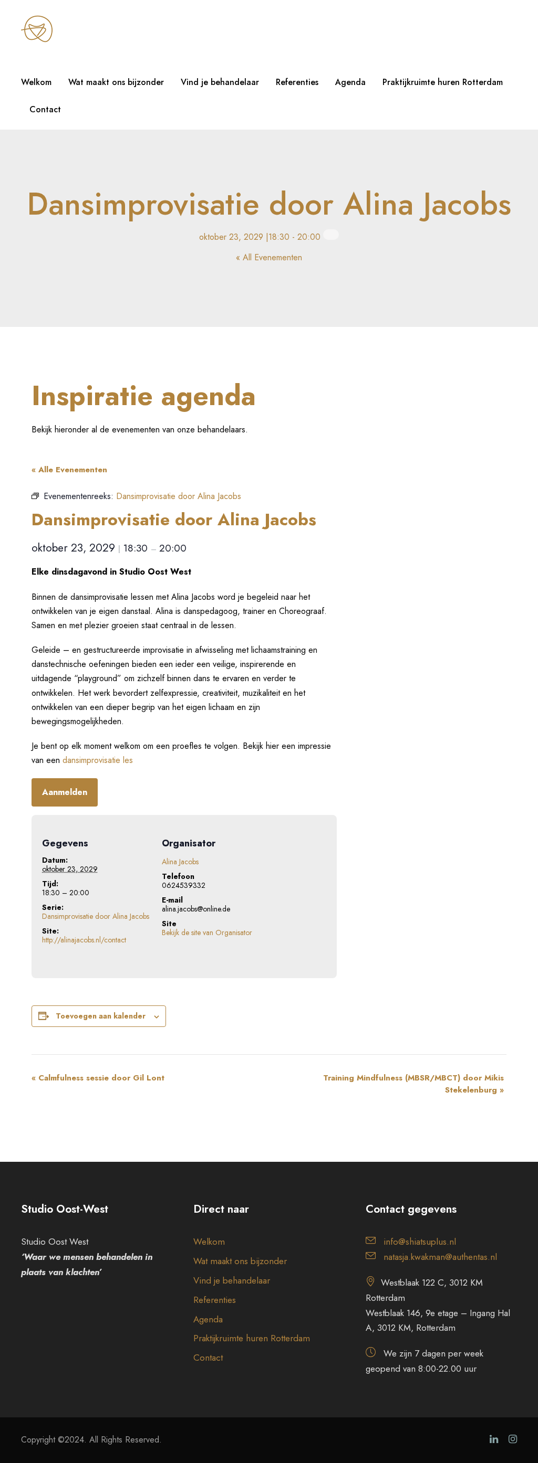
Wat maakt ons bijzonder (116, 82)
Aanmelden (64, 792)
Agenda (350, 82)
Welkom (36, 82)
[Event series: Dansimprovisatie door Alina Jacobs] (331, 234)
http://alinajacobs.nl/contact (84, 940)
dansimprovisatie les (98, 760)
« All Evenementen (269, 257)
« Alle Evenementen (69, 469)
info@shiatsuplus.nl (420, 1241)
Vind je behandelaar (220, 82)
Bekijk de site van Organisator (207, 932)
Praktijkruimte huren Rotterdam (442, 82)
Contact (45, 109)
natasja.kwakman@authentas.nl (440, 1256)
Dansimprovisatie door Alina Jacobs (95, 916)
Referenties (297, 82)
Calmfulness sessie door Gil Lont (98, 1078)
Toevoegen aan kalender (101, 1016)
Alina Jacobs (180, 861)
